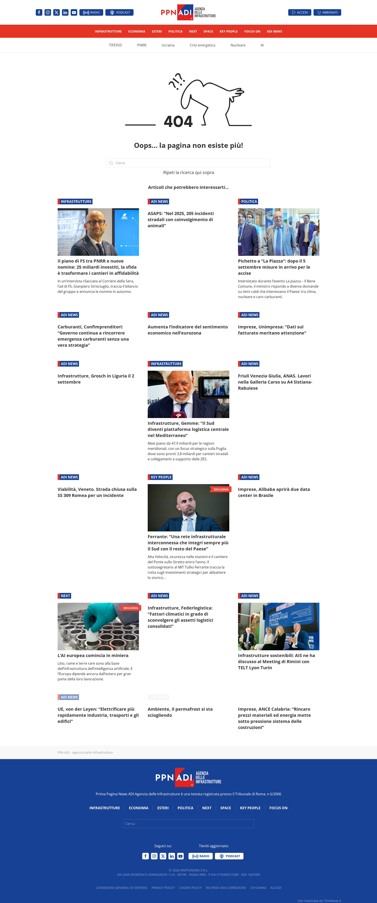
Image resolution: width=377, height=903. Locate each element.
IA (262, 45)
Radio (94, 12)
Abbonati (330, 12)
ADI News (274, 31)
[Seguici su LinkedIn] (65, 12)
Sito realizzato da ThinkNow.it (319, 901)
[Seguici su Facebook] (39, 12)
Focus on (252, 31)
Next (193, 31)
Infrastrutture (108, 31)
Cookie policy (190, 888)
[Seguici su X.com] (56, 12)
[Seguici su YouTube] (74, 12)
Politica (175, 31)
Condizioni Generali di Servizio (121, 888)
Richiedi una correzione (226, 888)
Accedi (302, 12)
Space (208, 31)
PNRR (141, 45)
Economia (136, 31)
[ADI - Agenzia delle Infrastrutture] (188, 777)
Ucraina (168, 45)
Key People (229, 31)
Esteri (157, 31)
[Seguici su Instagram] (48, 12)
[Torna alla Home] (188, 12)
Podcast (122, 12)
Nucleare (238, 45)
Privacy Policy (163, 888)
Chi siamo (258, 888)
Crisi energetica (202, 45)
